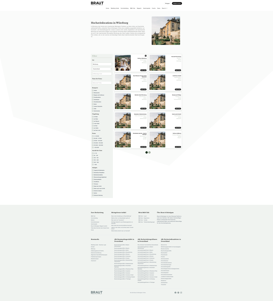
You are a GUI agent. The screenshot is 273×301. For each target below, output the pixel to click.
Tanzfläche (96, 181)
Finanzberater (164, 254)
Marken (92, 220)
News (158, 8)
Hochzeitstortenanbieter (166, 274)
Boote (95, 104)
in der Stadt (96, 123)
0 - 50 (95, 153)
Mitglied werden (177, 3)
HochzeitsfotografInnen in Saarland (146, 273)
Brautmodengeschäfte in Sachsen (122, 273)
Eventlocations (97, 97)
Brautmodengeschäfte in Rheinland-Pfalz (123, 269)
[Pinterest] (178, 292)
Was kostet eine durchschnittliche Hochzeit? (121, 225)
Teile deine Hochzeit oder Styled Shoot (100, 228)
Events (154, 8)
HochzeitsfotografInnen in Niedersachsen (147, 265)
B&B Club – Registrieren (143, 218)
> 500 (95, 164)
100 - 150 (96, 157)
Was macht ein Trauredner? (117, 220)
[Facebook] (175, 292)
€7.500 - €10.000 (98, 140)
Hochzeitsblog (124, 8)
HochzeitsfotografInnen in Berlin (145, 252)
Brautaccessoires (165, 248)
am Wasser (96, 121)
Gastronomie (97, 111)
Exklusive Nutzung (98, 195)
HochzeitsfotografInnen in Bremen (145, 256)
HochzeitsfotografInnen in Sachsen (146, 275)
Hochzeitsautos (164, 260)
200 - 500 (96, 162)
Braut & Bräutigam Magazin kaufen (99, 226)
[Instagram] (181, 292)
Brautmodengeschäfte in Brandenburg (123, 252)
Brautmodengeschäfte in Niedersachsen (123, 263)
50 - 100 (96, 155)
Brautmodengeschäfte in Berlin (121, 250)
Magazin (139, 8)
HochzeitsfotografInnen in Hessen (145, 260)
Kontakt (93, 246)
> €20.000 (96, 147)
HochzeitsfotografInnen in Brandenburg (147, 254)
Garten (95, 193)
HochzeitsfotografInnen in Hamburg (146, 258)
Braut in (164, 8)
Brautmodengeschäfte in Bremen (122, 254)
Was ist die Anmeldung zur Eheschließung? (121, 216)
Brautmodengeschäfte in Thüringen (122, 279)
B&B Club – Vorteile (142, 220)
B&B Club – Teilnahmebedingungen (146, 222)
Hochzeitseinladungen (166, 264)
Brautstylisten (164, 252)
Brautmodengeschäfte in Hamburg (122, 256)
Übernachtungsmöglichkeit (100, 177)
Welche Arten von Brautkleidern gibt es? (120, 218)
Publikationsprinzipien (96, 256)
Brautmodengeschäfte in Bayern (121, 248)
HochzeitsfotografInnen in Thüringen (146, 282)
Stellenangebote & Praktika (97, 250)
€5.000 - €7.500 (98, 138)
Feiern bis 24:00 (97, 186)
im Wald (96, 116)
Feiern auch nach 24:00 (99, 188)
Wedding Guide (115, 8)
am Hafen (96, 128)
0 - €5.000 (96, 136)
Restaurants (97, 92)
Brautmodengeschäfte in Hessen (121, 258)
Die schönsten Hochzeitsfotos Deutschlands (148, 244)
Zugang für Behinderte (99, 170)
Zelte (95, 108)
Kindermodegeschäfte (166, 278)
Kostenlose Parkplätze (99, 172)
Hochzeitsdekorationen (166, 262)
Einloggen (167, 3)
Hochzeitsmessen (95, 222)
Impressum (93, 260)
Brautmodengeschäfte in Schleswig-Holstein (124, 277)
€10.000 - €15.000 (98, 143)
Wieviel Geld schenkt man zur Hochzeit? (120, 230)
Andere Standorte (98, 106)
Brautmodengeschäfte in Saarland (122, 271)
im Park (95, 125)
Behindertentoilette (98, 175)
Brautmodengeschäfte (166, 250)
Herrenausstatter (165, 258)
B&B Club (132, 8)
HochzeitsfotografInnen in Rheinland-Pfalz (147, 271)
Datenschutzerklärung (96, 252)
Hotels (95, 90)
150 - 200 (96, 160)
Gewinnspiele (146, 8)
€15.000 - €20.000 (98, 145)
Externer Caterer (98, 190)
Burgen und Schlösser (99, 95)
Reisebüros (163, 280)
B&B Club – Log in (142, 216)
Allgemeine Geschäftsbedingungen (99, 254)
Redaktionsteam (95, 258)
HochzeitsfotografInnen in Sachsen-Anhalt (147, 277)
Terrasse (96, 184)
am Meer (96, 119)
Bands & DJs (164, 244)
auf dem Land (97, 130)
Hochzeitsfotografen (165, 266)
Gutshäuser (96, 99)
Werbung (93, 248)
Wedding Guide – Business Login (98, 244)
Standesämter (164, 282)
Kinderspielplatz (97, 179)
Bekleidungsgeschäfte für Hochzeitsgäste (170, 246)
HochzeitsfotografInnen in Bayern (145, 250)
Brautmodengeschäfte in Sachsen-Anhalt (123, 275)
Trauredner (163, 284)
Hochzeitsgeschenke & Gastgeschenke (170, 268)
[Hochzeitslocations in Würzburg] (97, 3)
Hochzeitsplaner (164, 272)
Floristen (163, 256)
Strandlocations (97, 101)
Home (107, 8)
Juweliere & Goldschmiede (167, 276)
